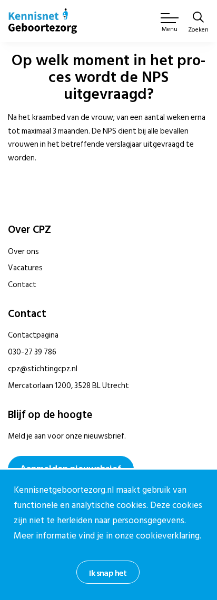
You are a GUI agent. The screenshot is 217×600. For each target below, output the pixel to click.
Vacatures (25, 267)
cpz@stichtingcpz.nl (42, 368)
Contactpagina (33, 335)
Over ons (23, 251)
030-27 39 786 (32, 352)
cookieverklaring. (168, 535)
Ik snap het (107, 573)
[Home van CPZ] (42, 21)
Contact (22, 284)
